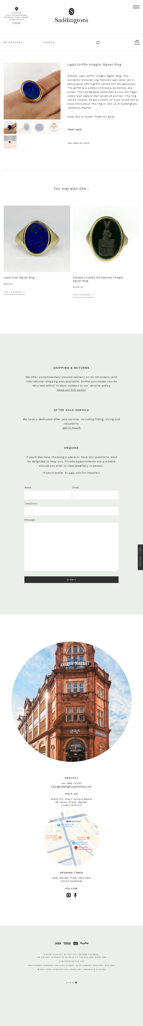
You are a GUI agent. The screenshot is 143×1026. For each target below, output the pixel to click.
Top (136, 1018)
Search (97, 42)
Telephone (30, 503)
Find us (17, 22)
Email (75, 487)
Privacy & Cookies (95, 969)
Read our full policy (71, 390)
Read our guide (105, 116)
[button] (136, 7)
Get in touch (71, 427)
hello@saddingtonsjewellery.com (71, 786)
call (71, 472)
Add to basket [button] (13, 292)
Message (29, 519)
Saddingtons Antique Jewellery (71, 11)
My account (13, 42)
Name (28, 487)
